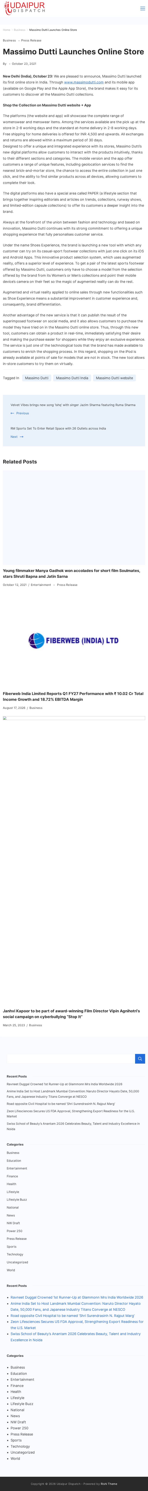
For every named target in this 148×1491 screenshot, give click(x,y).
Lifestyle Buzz (17, 1199)
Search (140, 1059)
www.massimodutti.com (84, 82)
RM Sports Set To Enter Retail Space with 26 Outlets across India (58, 428)
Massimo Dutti (36, 378)
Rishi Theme (109, 1483)
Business (10, 40)
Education (14, 1160)
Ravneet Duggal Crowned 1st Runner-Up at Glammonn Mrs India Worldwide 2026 (64, 1084)
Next (14, 437)
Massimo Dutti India (72, 378)
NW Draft (13, 1223)
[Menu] (142, 8)
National (13, 1207)
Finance (12, 1176)
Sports (11, 1246)
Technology (15, 1254)
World (11, 1270)
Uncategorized (17, 1262)
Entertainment (41, 585)
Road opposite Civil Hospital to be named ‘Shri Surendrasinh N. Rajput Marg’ (61, 1104)
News (11, 1215)
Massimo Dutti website (114, 378)
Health (11, 1184)
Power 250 (14, 1231)
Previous (22, 413)
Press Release (31, 40)
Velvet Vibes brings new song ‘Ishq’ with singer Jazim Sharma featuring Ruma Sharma (73, 405)
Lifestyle (13, 1192)
